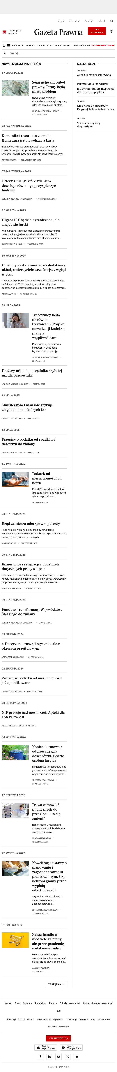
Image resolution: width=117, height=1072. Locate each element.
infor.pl (101, 21)
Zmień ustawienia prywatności (98, 1003)
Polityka (81, 70)
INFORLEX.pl (42, 1019)
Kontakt (7, 1003)
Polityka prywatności (70, 1003)
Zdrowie (81, 118)
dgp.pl (61, 21)
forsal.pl (89, 21)
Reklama (27, 1003)
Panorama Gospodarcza (58, 1027)
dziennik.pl (74, 21)
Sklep (112, 21)
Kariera (53, 1003)
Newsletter (83, 1019)
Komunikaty (40, 1003)
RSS (59, 1011)
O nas (17, 1003)
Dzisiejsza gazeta (14, 32)
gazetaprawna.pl (56, 1019)
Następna (54, 984)
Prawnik (81, 101)
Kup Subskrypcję (97, 31)
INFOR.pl (30, 1019)
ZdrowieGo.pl (71, 1019)
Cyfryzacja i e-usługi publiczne (92, 84)
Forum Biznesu (104, 1019)
